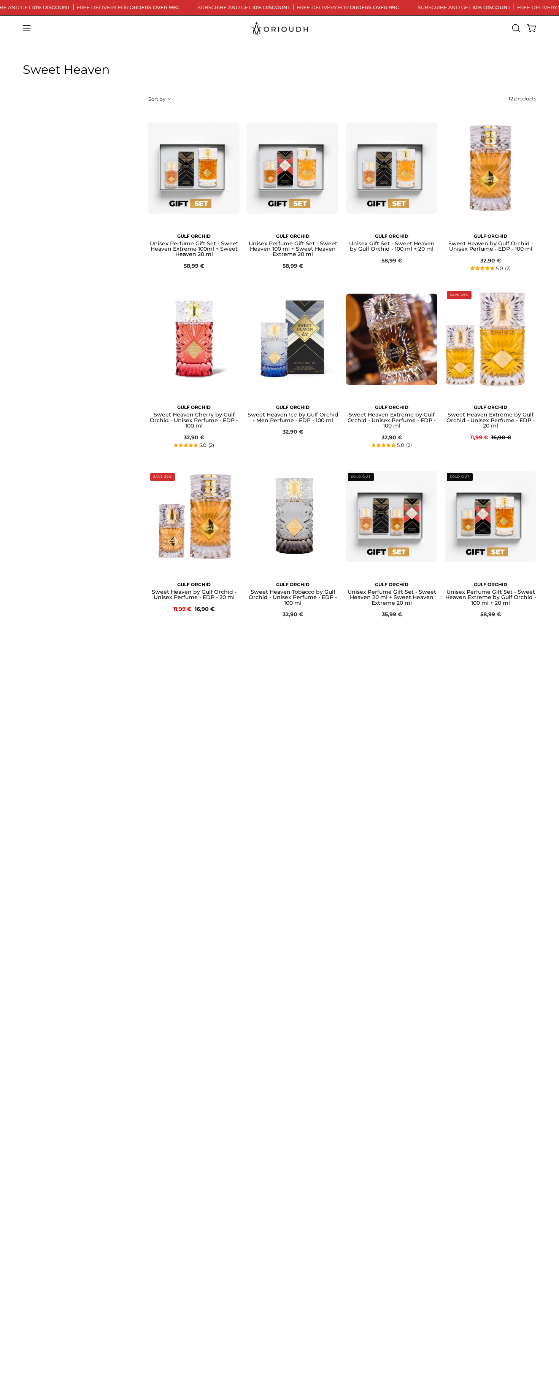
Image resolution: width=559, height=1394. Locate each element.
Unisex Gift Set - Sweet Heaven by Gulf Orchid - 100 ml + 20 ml (392, 246)
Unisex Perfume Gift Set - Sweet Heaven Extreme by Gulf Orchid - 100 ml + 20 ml (490, 597)
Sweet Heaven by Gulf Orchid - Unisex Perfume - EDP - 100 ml (490, 246)
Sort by (156, 98)
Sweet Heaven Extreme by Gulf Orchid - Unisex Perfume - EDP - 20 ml (490, 420)
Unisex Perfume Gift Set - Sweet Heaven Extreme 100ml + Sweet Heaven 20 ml (194, 249)
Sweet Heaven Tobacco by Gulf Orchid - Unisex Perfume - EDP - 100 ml (293, 597)
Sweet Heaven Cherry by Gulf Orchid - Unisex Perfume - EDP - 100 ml (194, 420)
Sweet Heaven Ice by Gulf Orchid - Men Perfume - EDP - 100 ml (293, 417)
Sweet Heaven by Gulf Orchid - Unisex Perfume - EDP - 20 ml (194, 594)
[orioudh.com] (279, 28)
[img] (490, 268)
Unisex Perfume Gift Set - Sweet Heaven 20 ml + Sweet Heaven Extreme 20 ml (392, 597)
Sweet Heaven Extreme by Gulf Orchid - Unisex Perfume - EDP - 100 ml (392, 420)
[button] (516, 28)
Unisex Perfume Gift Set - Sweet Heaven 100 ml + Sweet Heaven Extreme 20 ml (293, 249)
